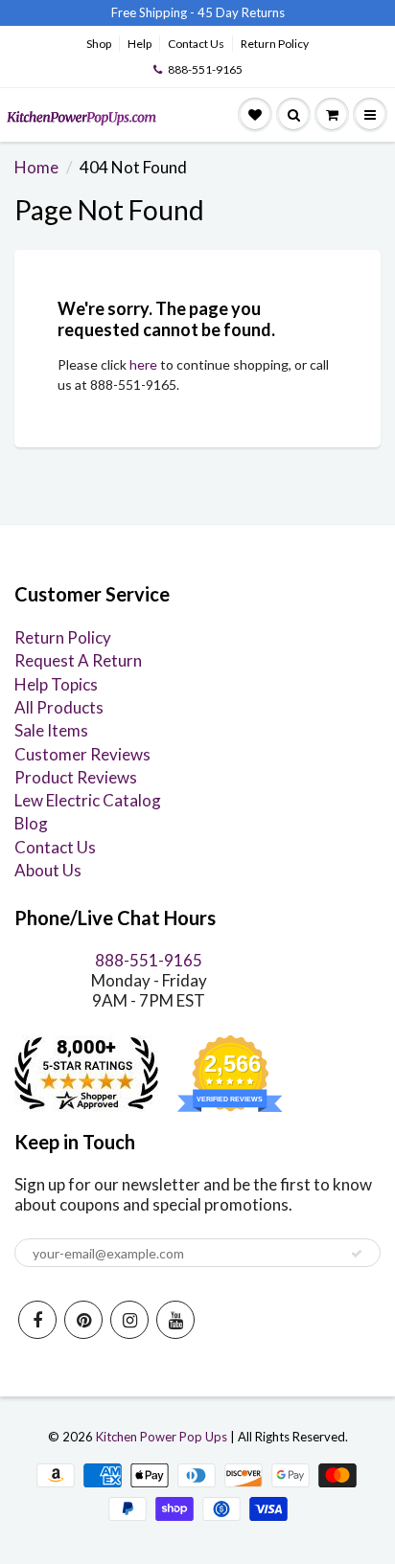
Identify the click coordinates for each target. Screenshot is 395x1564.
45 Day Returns (241, 12)
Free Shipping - (153, 12)
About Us (47, 870)
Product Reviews (75, 777)
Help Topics (56, 684)
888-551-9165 (205, 69)
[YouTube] (175, 1320)
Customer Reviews (82, 754)
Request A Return (78, 660)
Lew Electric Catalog (87, 800)
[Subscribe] (356, 1253)
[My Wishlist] (255, 115)
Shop (98, 43)
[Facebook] (37, 1320)
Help (139, 43)
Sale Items (51, 730)
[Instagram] (129, 1320)
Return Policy (275, 43)
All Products (59, 707)
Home (36, 167)
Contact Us (196, 43)
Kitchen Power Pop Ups (161, 1436)
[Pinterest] (83, 1320)
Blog (31, 823)
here (143, 364)
